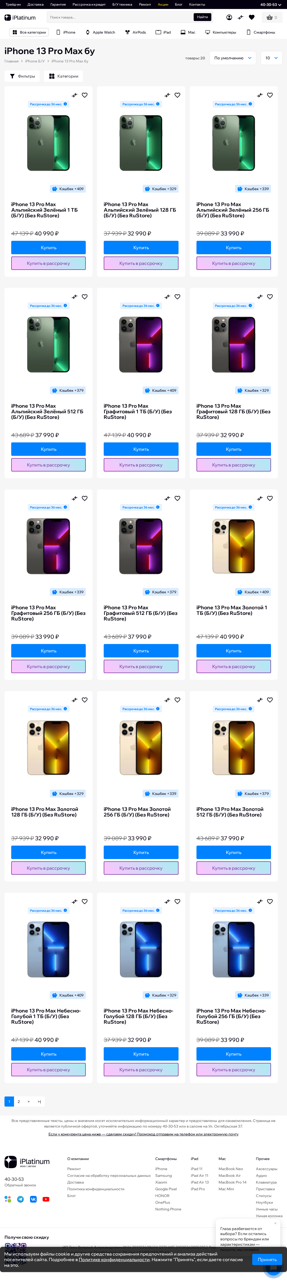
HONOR (162, 1195)
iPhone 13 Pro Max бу (70, 61)
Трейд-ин (13, 4)
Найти (202, 17)
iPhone (161, 1168)
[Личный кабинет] (229, 17)
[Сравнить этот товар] (74, 95)
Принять (267, 1259)
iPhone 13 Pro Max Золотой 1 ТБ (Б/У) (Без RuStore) (231, 610)
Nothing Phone (168, 1209)
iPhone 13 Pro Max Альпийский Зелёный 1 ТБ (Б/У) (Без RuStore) (44, 210)
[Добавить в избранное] (84, 95)
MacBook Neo (231, 1168)
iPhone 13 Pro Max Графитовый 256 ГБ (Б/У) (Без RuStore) (48, 613)
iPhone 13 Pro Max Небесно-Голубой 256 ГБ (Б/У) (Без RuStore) (231, 1016)
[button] (270, 4)
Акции (163, 4)
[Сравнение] (240, 17)
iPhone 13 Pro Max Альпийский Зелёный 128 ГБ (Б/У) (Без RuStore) (140, 210)
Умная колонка (269, 1216)
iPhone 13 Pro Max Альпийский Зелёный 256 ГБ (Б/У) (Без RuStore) (232, 210)
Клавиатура (266, 1182)
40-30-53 (14, 1179)
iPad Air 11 (199, 1175)
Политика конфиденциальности (95, 1189)
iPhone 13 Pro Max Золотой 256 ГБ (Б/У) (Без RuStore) (137, 812)
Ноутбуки (264, 1202)
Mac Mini (226, 1189)
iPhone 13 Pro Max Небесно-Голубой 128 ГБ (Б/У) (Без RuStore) (138, 1016)
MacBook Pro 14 (232, 1182)
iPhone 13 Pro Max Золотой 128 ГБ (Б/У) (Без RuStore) (44, 812)
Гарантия (58, 4)
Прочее (263, 1158)
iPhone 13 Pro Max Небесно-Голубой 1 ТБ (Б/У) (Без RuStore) (46, 1016)
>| (39, 1101)
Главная (11, 61)
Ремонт (145, 4)
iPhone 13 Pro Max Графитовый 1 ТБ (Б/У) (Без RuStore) (138, 411)
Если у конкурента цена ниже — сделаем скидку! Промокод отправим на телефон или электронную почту (143, 1134)
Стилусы (264, 1195)
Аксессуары (266, 1168)
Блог (178, 4)
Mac (222, 1158)
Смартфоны (166, 1158)
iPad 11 (196, 1168)
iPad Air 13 (200, 1182)
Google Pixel (166, 1189)
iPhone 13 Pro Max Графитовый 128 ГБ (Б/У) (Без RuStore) (233, 411)
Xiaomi (161, 1182)
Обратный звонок (20, 1185)
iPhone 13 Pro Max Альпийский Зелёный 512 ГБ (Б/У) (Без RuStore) (47, 411)
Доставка (35, 4)
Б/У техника (122, 4)
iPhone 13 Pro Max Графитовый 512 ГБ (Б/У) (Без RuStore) (140, 613)
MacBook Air (230, 1175)
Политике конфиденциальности (114, 1259)
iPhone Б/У (35, 61)
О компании (78, 1158)
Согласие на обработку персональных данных (109, 1175)
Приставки (265, 1189)
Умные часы (267, 1209)
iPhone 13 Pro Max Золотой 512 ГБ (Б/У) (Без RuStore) (229, 812)
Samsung (163, 1175)
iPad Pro (198, 1189)
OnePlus (162, 1202)
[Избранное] (251, 17)
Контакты (197, 4)
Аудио (261, 1175)
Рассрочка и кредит (89, 4)
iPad (194, 1158)
